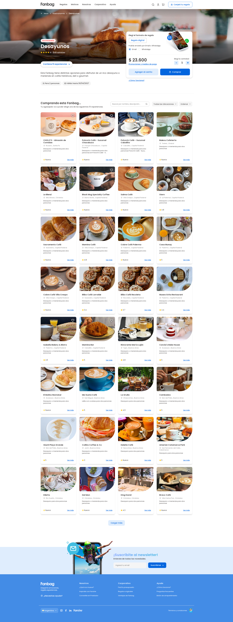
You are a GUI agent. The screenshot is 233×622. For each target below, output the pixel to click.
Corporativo (100, 4)
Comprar (176, 72)
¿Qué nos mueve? (86, 587)
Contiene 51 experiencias (55, 64)
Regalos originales (125, 591)
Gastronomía (59, 13)
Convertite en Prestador (88, 595)
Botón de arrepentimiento (167, 595)
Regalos (63, 4)
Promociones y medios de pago (143, 64)
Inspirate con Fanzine (87, 591)
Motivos (75, 4)
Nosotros (86, 4)
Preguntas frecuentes (165, 591)
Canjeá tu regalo (182, 4)
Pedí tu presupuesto (126, 587)
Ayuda (113, 4)
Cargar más (116, 523)
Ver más (70, 159)
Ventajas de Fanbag (126, 595)
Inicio (46, 13)
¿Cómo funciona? (136, 80)
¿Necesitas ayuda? (53, 596)
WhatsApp (146, 49)
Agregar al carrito (143, 72)
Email (134, 49)
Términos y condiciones (177, 610)
